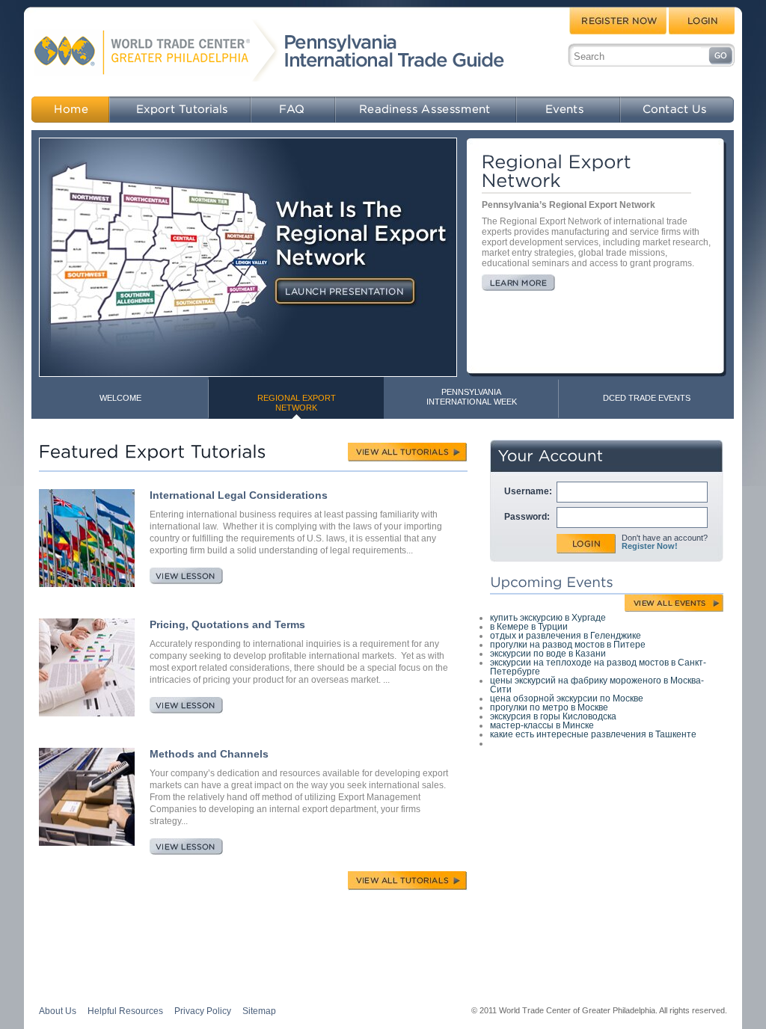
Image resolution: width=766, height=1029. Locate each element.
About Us (57, 1011)
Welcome (120, 397)
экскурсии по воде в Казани (548, 653)
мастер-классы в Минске (542, 725)
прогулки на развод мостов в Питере (568, 644)
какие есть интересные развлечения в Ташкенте (593, 734)
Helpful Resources (125, 1011)
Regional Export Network (296, 402)
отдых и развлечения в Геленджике (565, 635)
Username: (528, 491)
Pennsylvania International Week (471, 396)
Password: (527, 517)
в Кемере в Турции (529, 626)
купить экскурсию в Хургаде (548, 617)
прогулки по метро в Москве (549, 707)
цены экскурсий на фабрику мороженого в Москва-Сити (597, 685)
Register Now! (650, 545)
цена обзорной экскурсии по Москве (566, 698)
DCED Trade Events (646, 397)
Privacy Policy (202, 1011)
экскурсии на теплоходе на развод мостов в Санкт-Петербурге (598, 667)
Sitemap (259, 1011)
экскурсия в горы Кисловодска (553, 716)
